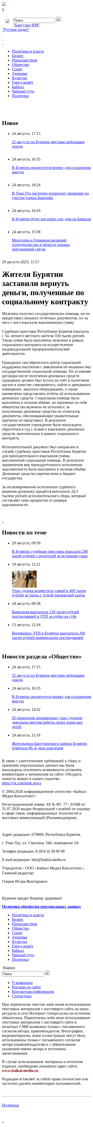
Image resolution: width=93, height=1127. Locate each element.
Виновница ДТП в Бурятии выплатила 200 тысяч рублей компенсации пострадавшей (48, 635)
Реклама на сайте (26, 987)
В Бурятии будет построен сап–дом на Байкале (51, 219)
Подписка (10, 1105)
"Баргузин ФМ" (26, 25)
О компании (22, 983)
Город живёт (22, 82)
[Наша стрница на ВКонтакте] (46, 34)
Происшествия (24, 60)
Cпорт (17, 69)
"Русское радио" (16, 29)
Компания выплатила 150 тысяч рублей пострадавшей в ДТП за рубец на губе (45, 614)
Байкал (18, 87)
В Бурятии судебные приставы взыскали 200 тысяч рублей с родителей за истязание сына (50, 553)
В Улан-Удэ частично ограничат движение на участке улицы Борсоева (50, 195)
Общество (20, 64)
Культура (19, 78)
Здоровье (19, 73)
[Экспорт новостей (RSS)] (46, 38)
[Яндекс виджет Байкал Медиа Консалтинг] (46, 43)
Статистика (21, 996)
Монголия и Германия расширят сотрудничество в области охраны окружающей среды (41, 244)
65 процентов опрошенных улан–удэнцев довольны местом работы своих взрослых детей (47, 722)
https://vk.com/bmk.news (21, 783)
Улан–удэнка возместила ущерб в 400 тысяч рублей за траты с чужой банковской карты (49, 593)
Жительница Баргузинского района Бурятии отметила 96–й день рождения (49, 745)
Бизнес (18, 56)
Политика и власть (28, 51)
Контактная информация (33, 991)
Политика (20, 96)
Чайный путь (23, 91)
